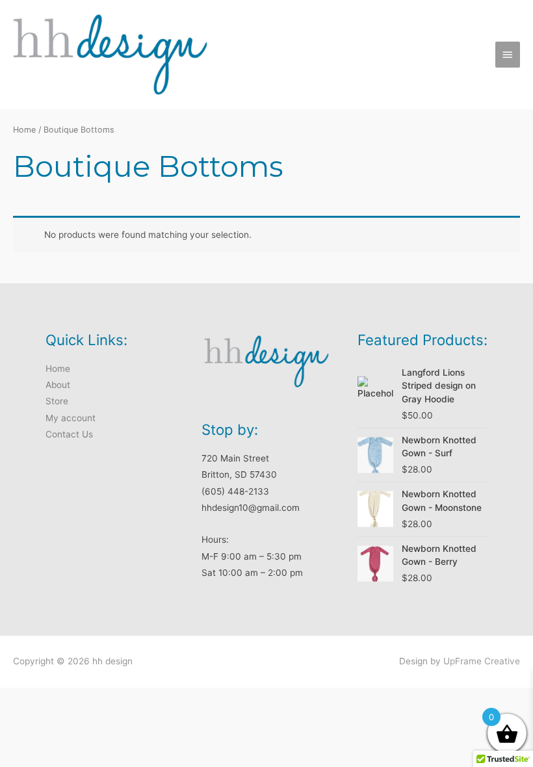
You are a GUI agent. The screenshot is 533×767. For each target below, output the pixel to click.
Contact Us (69, 434)
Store (57, 401)
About (58, 385)
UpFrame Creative (481, 661)
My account (71, 418)
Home (24, 130)
